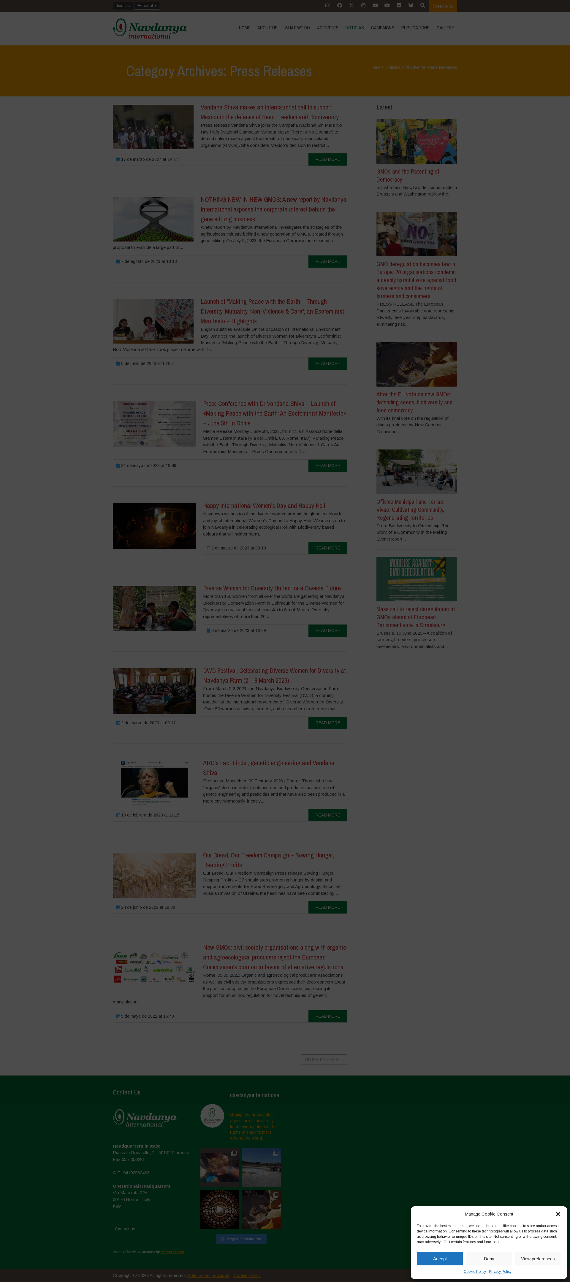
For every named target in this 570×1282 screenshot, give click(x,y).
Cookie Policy (475, 1272)
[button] (558, 1214)
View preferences (538, 1258)
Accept (440, 1258)
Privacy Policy (500, 1272)
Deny (489, 1258)
